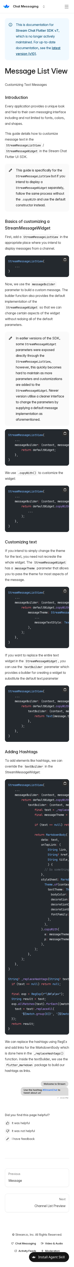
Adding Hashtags (21, 751)
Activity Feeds (27, 1250)
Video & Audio (54, 1243)
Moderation (52, 1250)
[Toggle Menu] (66, 6)
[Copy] (64, 259)
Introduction (16, 97)
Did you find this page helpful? (27, 1115)
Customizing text (21, 541)
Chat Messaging (25, 1243)
